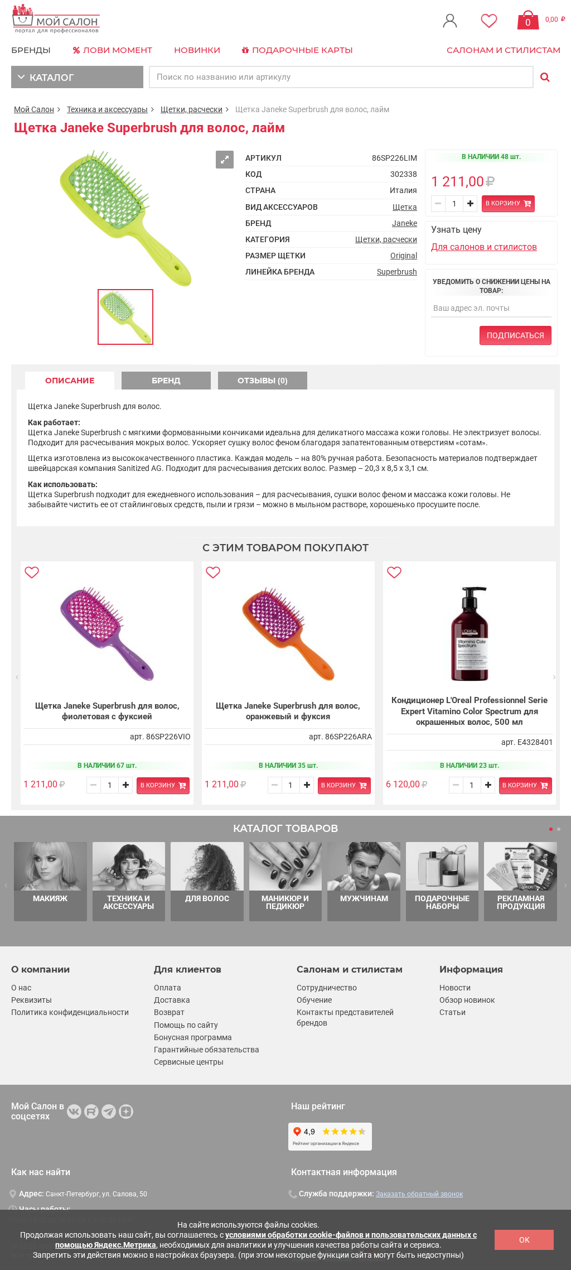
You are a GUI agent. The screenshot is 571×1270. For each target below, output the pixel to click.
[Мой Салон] (56, 19)
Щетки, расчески (191, 109)
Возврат (169, 1012)
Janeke (404, 223)
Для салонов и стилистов (484, 247)
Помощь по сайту (186, 1025)
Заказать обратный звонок (419, 1194)
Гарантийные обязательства (206, 1049)
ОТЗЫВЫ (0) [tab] (263, 381)
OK (524, 1239)
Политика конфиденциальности (70, 1012)
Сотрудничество (327, 987)
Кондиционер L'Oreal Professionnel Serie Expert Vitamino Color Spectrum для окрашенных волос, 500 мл (469, 711)
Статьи (452, 1012)
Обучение (314, 999)
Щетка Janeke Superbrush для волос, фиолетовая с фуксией (107, 711)
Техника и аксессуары (107, 109)
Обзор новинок (467, 999)
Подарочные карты (301, 50)
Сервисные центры (189, 1061)
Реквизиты (31, 999)
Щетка (405, 207)
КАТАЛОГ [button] (49, 78)
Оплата (167, 987)
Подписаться (515, 335)
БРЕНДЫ (31, 50)
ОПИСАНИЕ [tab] (69, 381)
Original (403, 255)
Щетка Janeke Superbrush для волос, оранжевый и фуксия (288, 711)
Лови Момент (116, 50)
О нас (21, 987)
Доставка (172, 999)
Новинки (197, 50)
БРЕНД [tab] (166, 381)
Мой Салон (34, 109)
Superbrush (397, 271)
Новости (455, 987)
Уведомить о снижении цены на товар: (491, 286)
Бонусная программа (193, 1037)
